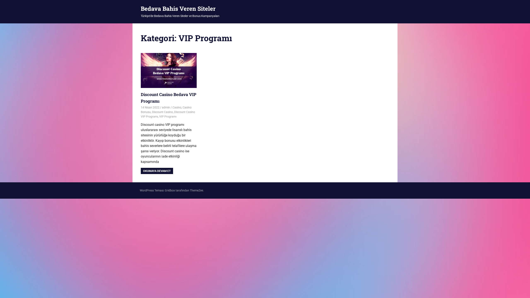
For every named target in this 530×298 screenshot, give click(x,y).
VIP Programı (167, 116)
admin (166, 107)
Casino (176, 107)
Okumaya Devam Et (157, 171)
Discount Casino (162, 112)
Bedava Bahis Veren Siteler (178, 8)
